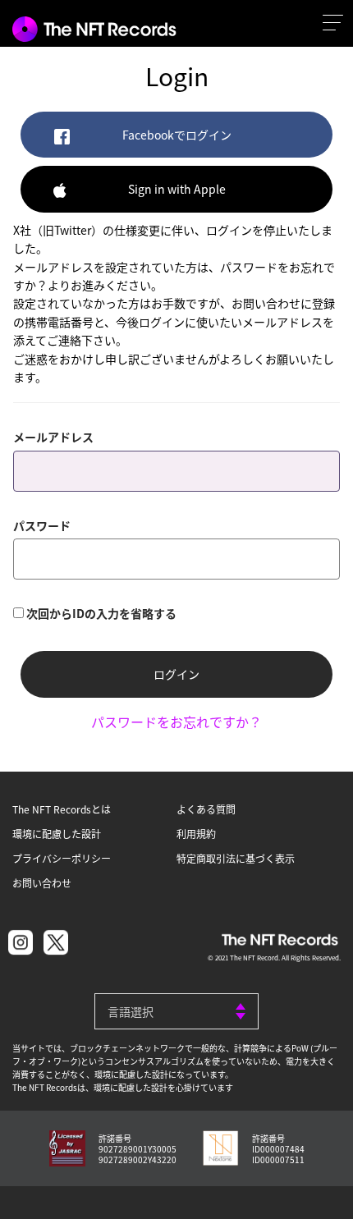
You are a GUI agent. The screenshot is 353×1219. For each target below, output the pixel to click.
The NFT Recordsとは (61, 809)
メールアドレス (53, 436)
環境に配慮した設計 (56, 834)
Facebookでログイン (177, 134)
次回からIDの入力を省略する (101, 613)
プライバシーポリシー (61, 858)
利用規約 (196, 834)
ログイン (176, 674)
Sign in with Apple (177, 189)
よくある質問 (206, 809)
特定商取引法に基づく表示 (235, 858)
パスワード (42, 525)
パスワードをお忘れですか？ (176, 721)
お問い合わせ (41, 883)
